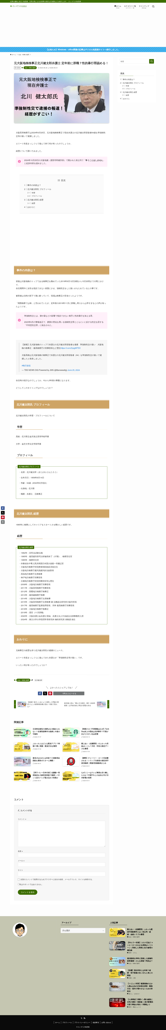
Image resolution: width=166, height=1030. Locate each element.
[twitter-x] (81, 1018)
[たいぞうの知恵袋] (19, 7)
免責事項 (96, 1022)
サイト (20, 870)
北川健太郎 (38, 680)
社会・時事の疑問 (30, 68)
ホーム (57, 1022)
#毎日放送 (26, 365)
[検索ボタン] (153, 6)
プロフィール (37, 196)
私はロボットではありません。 (31, 884)
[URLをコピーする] (3, 522)
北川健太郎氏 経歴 (35, 199)
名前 (20, 851)
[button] (40, 693)
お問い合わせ (106, 1022)
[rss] (84, 1018)
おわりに (31, 207)
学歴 (33, 192)
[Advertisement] (83, 29)
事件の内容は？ (34, 185)
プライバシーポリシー (82, 1022)
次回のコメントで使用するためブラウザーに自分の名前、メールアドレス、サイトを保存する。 (57, 879)
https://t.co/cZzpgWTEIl (70, 348)
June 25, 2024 (74, 370)
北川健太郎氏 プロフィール (39, 189)
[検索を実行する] (151, 61)
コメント (22, 819)
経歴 (33, 203)
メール (21, 860)
